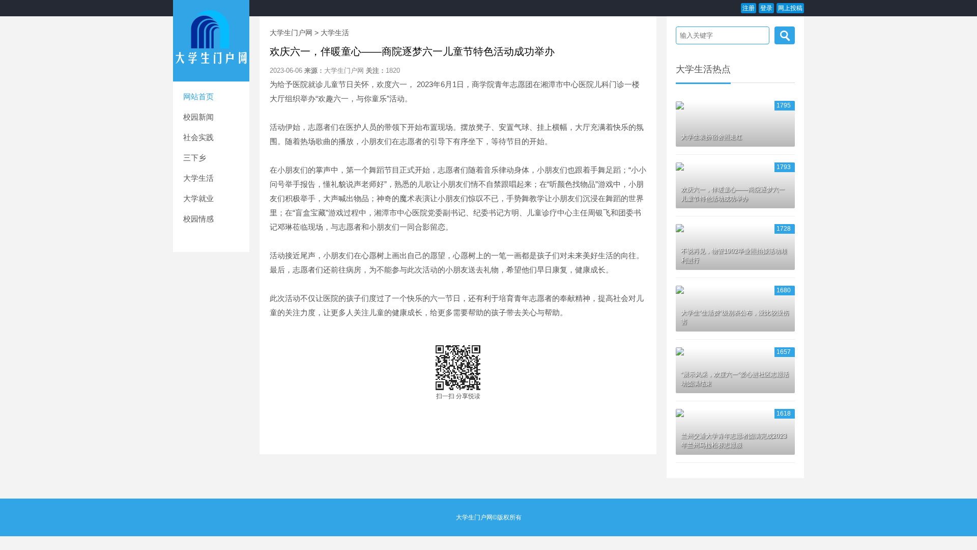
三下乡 (194, 157)
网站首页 (198, 96)
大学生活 (198, 178)
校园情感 (198, 218)
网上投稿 (790, 8)
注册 (748, 8)
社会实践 (198, 137)
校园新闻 (198, 117)
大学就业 (198, 198)
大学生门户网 (291, 33)
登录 (766, 8)
